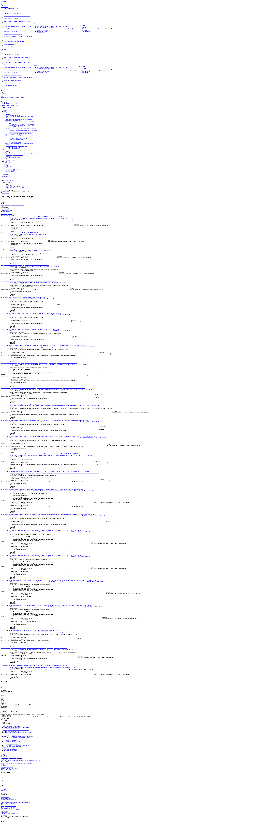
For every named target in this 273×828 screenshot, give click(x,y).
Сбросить (8, 723)
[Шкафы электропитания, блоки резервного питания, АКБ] (18, 25)
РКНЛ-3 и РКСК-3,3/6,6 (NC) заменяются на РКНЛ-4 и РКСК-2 (16, 763)
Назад (7, 112)
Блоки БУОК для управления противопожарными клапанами (24, 130)
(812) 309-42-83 (9, 8)
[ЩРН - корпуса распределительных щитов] (18, 40)
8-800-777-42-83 (4, 7)
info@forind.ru (5, 193)
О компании (9, 166)
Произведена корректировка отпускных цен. (11, 758)
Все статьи (3, 765)
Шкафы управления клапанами (8, 807)
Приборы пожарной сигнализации (9, 808)
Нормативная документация (7, 769)
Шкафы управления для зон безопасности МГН (12, 205)
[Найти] (1, 4)
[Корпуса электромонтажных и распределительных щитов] (18, 35)
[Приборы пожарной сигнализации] (18, 12)
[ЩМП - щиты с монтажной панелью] (18, 37)
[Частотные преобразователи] (18, 45)
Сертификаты (4, 790)
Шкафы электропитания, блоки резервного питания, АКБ (23, 124)
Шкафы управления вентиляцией (9, 804)
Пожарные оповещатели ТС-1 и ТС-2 (18, 138)
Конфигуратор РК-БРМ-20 (7, 767)
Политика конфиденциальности (8, 799)
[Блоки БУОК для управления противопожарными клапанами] (18, 27)
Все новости (4, 755)
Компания (3, 788)
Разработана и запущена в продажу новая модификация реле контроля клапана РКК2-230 (22, 760)
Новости (3, 792)
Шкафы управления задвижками (8, 806)
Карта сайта (3, 793)
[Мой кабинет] (1, 91)
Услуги (8, 152)
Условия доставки (5, 797)
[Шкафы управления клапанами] (18, 22)
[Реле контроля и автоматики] (18, 30)
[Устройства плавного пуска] (18, 43)
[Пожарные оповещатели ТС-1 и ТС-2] (18, 32)
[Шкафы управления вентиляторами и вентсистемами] (18, 20)
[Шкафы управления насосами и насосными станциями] (18, 14)
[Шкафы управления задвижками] (18, 17)
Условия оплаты (4, 795)
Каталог (8, 114)
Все (1, 687)
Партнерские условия (6, 798)
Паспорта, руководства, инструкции (9, 768)
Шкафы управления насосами (8, 803)
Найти (2, 821)
